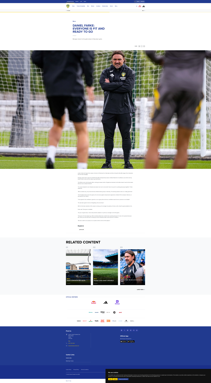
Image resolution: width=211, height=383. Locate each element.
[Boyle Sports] (102, 312)
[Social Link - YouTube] (133, 330)
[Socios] (97, 321)
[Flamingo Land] (108, 321)
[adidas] (105, 302)
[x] (142, 46)
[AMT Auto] (120, 312)
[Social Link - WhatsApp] (137, 330)
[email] (144, 46)
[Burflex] (108, 312)
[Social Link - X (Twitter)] (124, 330)
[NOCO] (79, 321)
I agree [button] (110, 379)
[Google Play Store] (131, 341)
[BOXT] (85, 321)
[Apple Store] (123, 341)
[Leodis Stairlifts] (120, 321)
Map (69, 341)
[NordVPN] (114, 321)
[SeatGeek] (102, 321)
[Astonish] (97, 312)
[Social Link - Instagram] (127, 330)
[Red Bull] (94, 302)
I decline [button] (115, 379)
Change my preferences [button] (123, 379)
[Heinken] (91, 321)
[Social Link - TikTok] (130, 330)
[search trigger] (136, 6)
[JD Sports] (114, 312)
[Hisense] (91, 312)
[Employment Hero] (126, 321)
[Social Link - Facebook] (121, 330)
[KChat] (117, 302)
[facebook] (139, 46)
